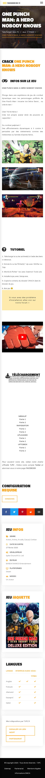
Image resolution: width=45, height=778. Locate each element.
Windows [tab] (9, 499)
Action (8, 540)
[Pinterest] (22, 511)
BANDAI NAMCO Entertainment (18, 564)
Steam (8, 572)
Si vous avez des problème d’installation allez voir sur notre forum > (22, 300)
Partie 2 (22, 422)
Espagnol (9, 698)
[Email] (39, 511)
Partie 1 (22, 419)
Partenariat (15, 739)
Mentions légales (34, 769)
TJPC (12, 465)
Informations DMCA (22, 773)
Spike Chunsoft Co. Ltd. (15, 556)
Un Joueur (10, 580)
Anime (14, 540)
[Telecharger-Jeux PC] (11, 3)
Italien (8, 703)
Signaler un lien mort (17, 730)
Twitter (37, 465)
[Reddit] (31, 511)
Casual (27, 540)
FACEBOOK (31, 468)
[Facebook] (6, 511)
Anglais (9, 682)
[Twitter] (14, 511)
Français (9, 687)
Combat (33, 540)
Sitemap (7, 769)
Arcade (21, 540)
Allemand (9, 692)
